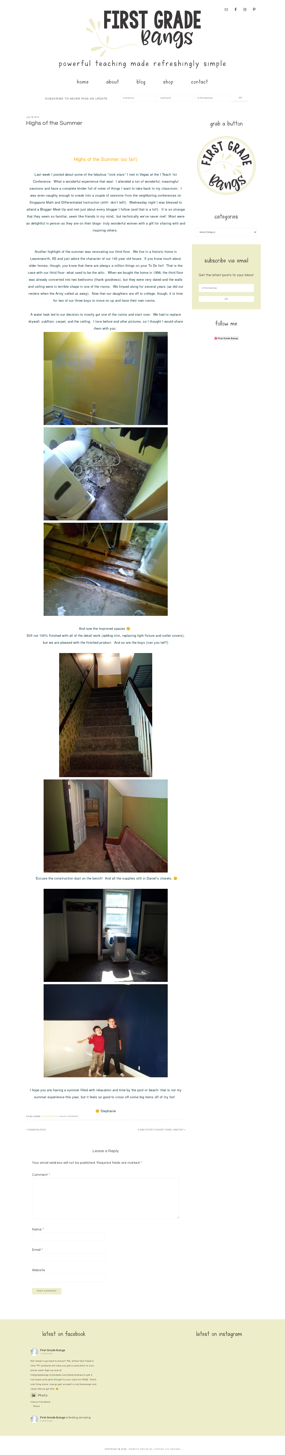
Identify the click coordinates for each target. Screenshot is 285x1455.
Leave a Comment (69, 1116)
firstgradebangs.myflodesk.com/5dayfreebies (56, 1375)
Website (38, 1270)
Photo (43, 1395)
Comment (41, 1175)
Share (36, 1406)
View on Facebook (40, 1402)
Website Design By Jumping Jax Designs (154, 1449)
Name (38, 1229)
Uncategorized (50, 1116)
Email (37, 1250)
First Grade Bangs (142, 38)
